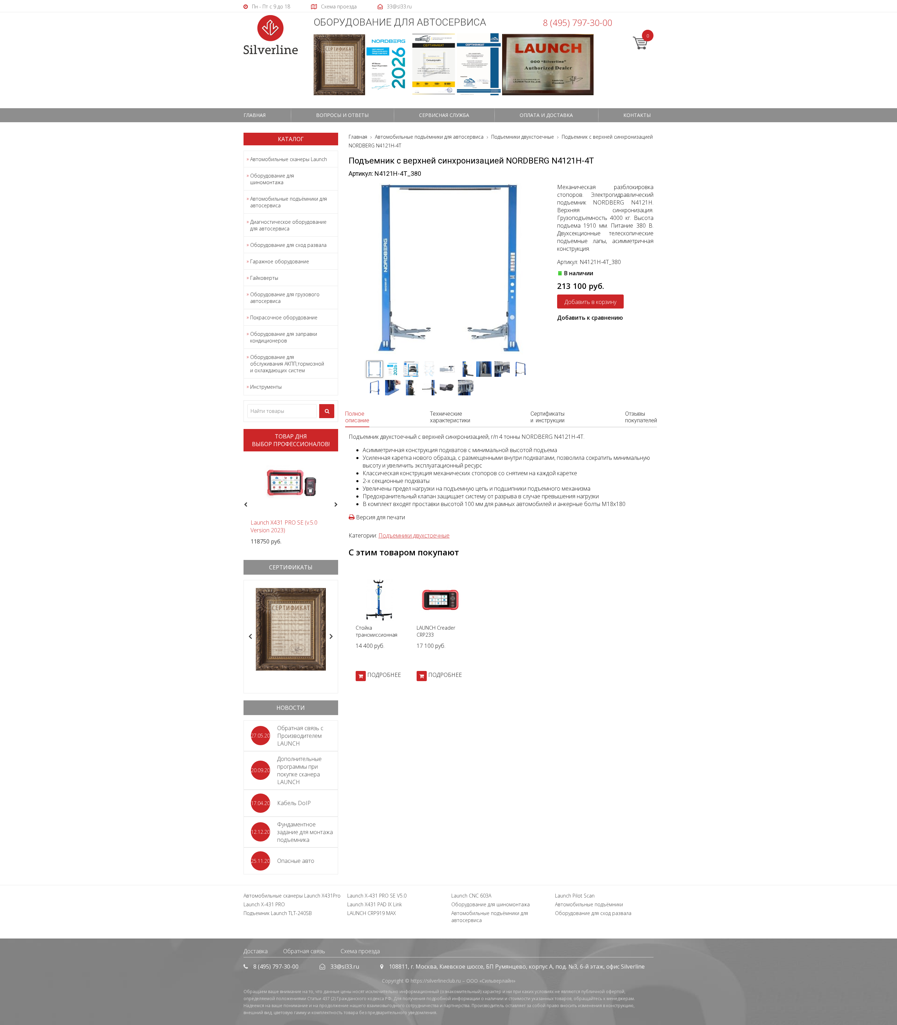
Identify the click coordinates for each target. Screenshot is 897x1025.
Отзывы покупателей (641, 417)
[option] (291, 501)
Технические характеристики (450, 417)
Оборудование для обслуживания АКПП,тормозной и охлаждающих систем (287, 364)
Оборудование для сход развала (288, 245)
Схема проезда (360, 951)
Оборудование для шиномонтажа (272, 179)
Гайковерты (264, 278)
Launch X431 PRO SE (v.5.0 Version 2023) (284, 526)
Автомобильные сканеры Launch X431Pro (292, 895)
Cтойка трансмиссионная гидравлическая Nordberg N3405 (376, 638)
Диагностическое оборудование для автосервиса (288, 225)
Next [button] (339, 505)
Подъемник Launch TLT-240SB (278, 913)
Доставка (256, 951)
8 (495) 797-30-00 (577, 22)
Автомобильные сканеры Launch (288, 159)
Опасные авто (295, 861)
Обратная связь (304, 951)
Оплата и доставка (546, 115)
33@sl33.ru (344, 966)
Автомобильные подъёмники (589, 904)
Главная (255, 115)
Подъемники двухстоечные (414, 535)
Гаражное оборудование (279, 261)
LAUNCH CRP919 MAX (371, 913)
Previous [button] (244, 505)
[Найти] (326, 411)
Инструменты (266, 386)
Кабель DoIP (294, 803)
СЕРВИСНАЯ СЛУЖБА (444, 115)
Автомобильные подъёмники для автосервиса (288, 202)
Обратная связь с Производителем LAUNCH (300, 735)
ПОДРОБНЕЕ (384, 675)
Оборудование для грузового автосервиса (285, 297)
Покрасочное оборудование (283, 317)
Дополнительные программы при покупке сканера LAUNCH (299, 770)
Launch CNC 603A (471, 895)
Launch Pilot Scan (575, 895)
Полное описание (357, 417)
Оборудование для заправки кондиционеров (283, 337)
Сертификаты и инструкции (547, 417)
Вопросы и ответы (342, 115)
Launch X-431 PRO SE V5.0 (376, 895)
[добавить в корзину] (361, 676)
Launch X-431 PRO (264, 904)
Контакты (637, 115)
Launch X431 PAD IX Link (374, 904)
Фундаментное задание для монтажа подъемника (305, 832)
